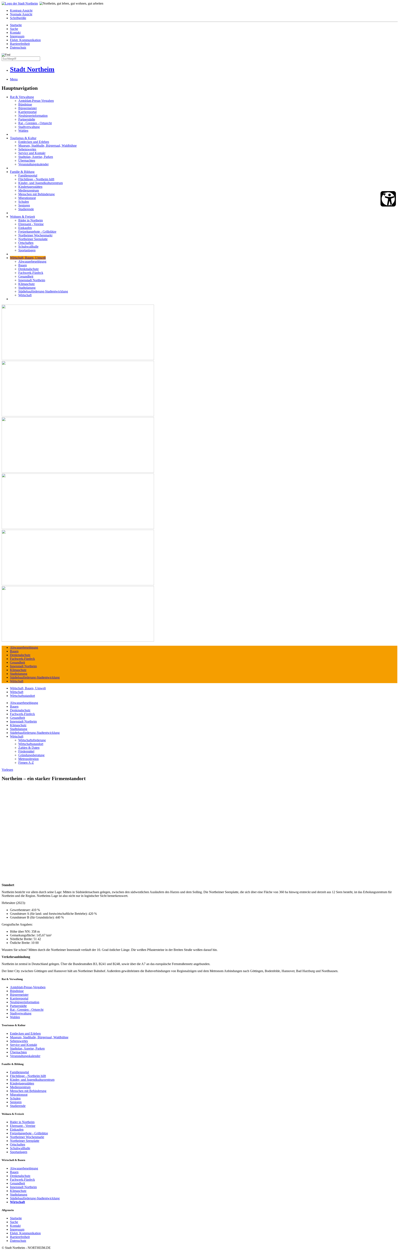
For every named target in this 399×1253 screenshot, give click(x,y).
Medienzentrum (28, 190)
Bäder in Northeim (30, 220)
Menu (14, 79)
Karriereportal (27, 112)
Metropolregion (28, 759)
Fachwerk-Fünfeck (30, 272)
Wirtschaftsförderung (32, 740)
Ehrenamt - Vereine (31, 224)
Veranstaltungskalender (33, 164)
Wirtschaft (25, 295)
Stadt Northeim (32, 69)
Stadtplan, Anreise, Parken (35, 157)
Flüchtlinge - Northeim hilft (36, 179)
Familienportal (27, 175)
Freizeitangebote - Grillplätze (37, 231)
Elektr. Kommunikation (25, 40)
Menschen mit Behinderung (36, 194)
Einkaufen (25, 228)
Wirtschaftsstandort (22, 695)
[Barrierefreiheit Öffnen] (388, 199)
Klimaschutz (26, 284)
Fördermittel (26, 751)
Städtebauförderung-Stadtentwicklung (43, 291)
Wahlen (23, 130)
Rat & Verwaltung (22, 97)
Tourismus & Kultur (23, 138)
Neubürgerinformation (33, 115)
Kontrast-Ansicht (21, 10)
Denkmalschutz (28, 269)
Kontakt (15, 32)
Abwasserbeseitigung (32, 261)
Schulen (23, 201)
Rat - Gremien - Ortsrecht (35, 123)
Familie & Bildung (22, 171)
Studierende (26, 209)
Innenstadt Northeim (31, 280)
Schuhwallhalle (28, 246)
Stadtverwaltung (29, 127)
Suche (14, 29)
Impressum (17, 36)
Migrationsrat (27, 198)
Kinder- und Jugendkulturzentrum (40, 183)
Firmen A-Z (26, 762)
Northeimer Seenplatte (33, 239)
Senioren (24, 205)
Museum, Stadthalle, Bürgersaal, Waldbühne (47, 145)
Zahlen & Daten (28, 747)
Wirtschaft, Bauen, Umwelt (28, 257)
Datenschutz (18, 47)
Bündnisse (25, 104)
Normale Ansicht (21, 14)
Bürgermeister (27, 108)
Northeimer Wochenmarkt (35, 235)
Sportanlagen (27, 250)
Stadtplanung (27, 287)
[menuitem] (203, 10)
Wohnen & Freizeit (22, 216)
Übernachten (26, 160)
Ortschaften (25, 243)
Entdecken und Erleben (33, 142)
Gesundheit (25, 276)
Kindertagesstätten (30, 186)
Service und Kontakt (31, 153)
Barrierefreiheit (20, 43)
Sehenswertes (27, 149)
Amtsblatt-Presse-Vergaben (36, 100)
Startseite (16, 25)
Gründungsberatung (31, 755)
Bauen (22, 265)
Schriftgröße (18, 18)
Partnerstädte (26, 119)
